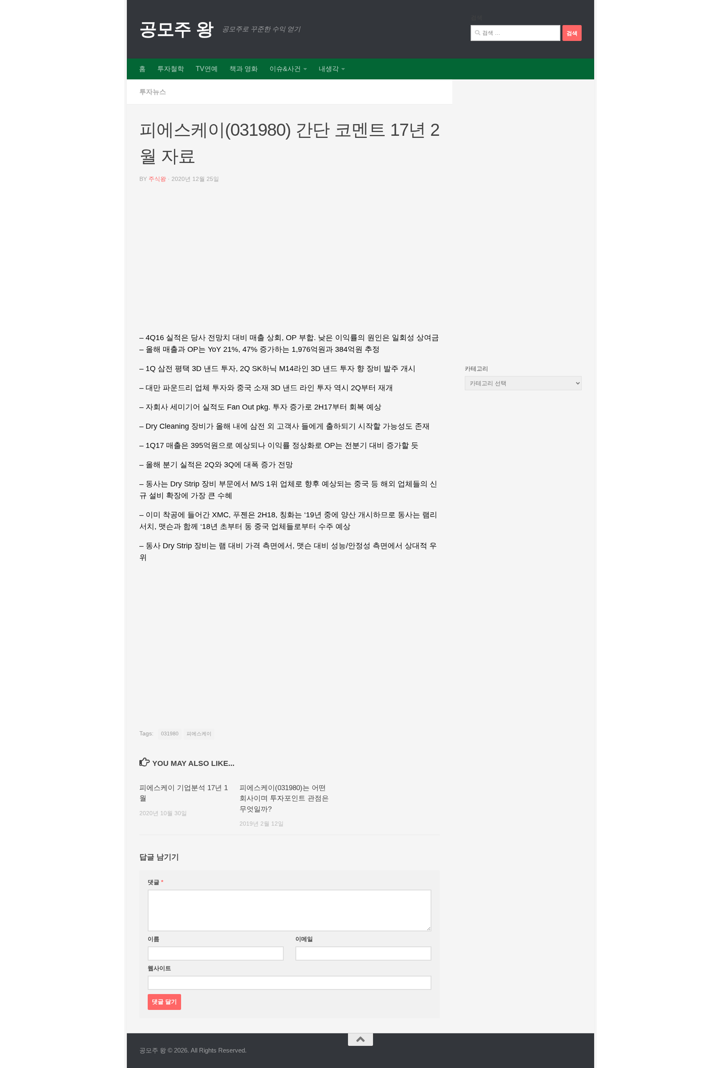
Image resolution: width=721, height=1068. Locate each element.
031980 (170, 734)
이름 (153, 939)
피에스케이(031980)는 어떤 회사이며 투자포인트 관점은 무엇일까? (284, 798)
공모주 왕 (176, 29)
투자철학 (170, 68)
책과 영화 (243, 68)
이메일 (304, 939)
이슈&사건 (285, 68)
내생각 (329, 68)
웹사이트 (159, 968)
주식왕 (157, 178)
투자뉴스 (152, 91)
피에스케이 (199, 734)
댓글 (155, 882)
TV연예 (207, 68)
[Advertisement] (289, 260)
